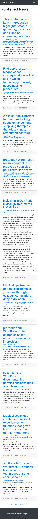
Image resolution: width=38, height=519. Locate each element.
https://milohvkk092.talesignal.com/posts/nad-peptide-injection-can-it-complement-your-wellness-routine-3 (18, 437)
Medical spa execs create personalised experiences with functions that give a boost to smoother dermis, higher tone (17, 424)
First (11, 504)
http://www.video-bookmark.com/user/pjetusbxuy (14, 137)
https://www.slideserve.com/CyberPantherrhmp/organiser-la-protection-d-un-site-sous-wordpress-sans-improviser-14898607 (18, 174)
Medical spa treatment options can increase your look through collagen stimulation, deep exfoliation (18, 292)
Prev (16, 504)
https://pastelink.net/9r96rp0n (13, 480)
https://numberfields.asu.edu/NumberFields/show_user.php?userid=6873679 (18, 303)
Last (26, 504)
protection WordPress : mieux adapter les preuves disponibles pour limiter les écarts (18, 165)
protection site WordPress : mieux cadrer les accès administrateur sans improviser (16, 334)
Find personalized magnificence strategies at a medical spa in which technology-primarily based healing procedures (18, 79)
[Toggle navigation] (34, 2)
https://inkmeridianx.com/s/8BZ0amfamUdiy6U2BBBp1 (18, 93)
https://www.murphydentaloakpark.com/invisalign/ (18, 211)
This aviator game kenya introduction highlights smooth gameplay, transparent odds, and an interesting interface (18, 27)
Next (21, 504)
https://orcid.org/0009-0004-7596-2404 (17, 389)
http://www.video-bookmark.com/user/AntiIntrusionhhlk (16, 345)
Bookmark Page (7, 2)
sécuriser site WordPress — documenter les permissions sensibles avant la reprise (18, 379)
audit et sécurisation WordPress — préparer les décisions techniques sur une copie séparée (18, 470)
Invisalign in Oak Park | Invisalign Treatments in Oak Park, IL (18, 204)
